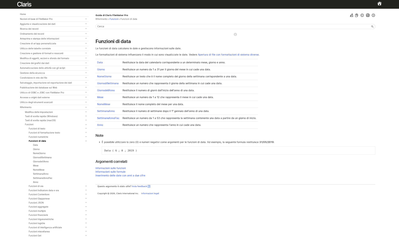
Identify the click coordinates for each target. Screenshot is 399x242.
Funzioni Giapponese (39, 198)
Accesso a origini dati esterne (35, 97)
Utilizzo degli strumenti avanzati (36, 102)
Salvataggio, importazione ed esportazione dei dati (46, 83)
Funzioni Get (35, 235)
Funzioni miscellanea (39, 231)
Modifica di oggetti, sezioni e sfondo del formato (44, 58)
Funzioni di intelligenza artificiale (45, 227)
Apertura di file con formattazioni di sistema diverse (228, 54)
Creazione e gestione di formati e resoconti (41, 53)
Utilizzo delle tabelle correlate (35, 48)
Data (35, 145)
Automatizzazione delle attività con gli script (42, 68)
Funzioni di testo (37, 128)
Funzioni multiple (37, 211)
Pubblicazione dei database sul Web (38, 87)
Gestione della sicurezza (32, 73)
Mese (35, 165)
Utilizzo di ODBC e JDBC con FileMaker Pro (42, 92)
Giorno (36, 149)
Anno (35, 182)
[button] (86, 19)
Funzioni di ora (36, 186)
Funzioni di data (37, 141)
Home (23, 14)
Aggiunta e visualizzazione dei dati (37, 24)
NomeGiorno (39, 153)
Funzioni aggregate (38, 207)
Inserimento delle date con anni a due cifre (120, 175)
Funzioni (29, 124)
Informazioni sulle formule (110, 171)
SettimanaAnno (40, 174)
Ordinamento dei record (32, 34)
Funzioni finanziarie (38, 215)
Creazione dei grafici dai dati (34, 63)
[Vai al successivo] (373, 15)
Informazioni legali (150, 193)
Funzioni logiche (37, 223)
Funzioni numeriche (38, 137)
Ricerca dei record (29, 29)
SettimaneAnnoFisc (42, 178)
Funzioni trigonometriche (41, 219)
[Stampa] (368, 15)
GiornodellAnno (40, 161)
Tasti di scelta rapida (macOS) (40, 120)
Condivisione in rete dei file (33, 78)
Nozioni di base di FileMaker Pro (36, 19)
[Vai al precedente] (362, 15)
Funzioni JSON (36, 202)
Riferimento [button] (25, 107)
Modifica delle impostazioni (39, 112)
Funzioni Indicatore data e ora (44, 190)
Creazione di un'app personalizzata (38, 43)
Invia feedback (139, 186)
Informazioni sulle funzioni (111, 168)
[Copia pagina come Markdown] (356, 15)
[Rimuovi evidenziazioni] (351, 15)
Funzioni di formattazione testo (44, 132)
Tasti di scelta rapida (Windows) (41, 116)
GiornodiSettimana (42, 157)
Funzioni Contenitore (39, 194)
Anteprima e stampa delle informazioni (39, 38)
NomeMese (38, 170)
